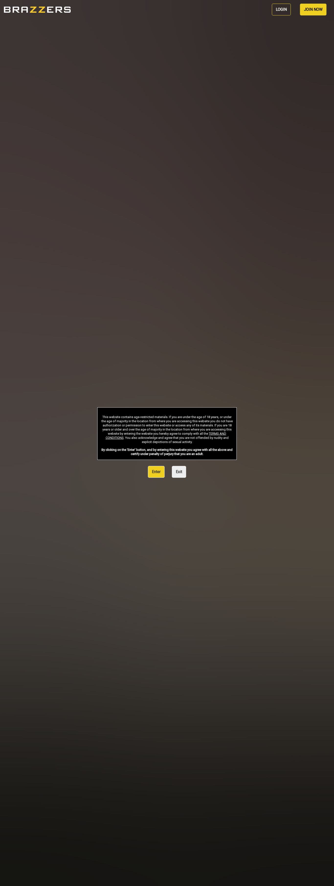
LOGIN (281, 9)
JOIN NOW (313, 9)
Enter (156, 471)
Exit (179, 471)
